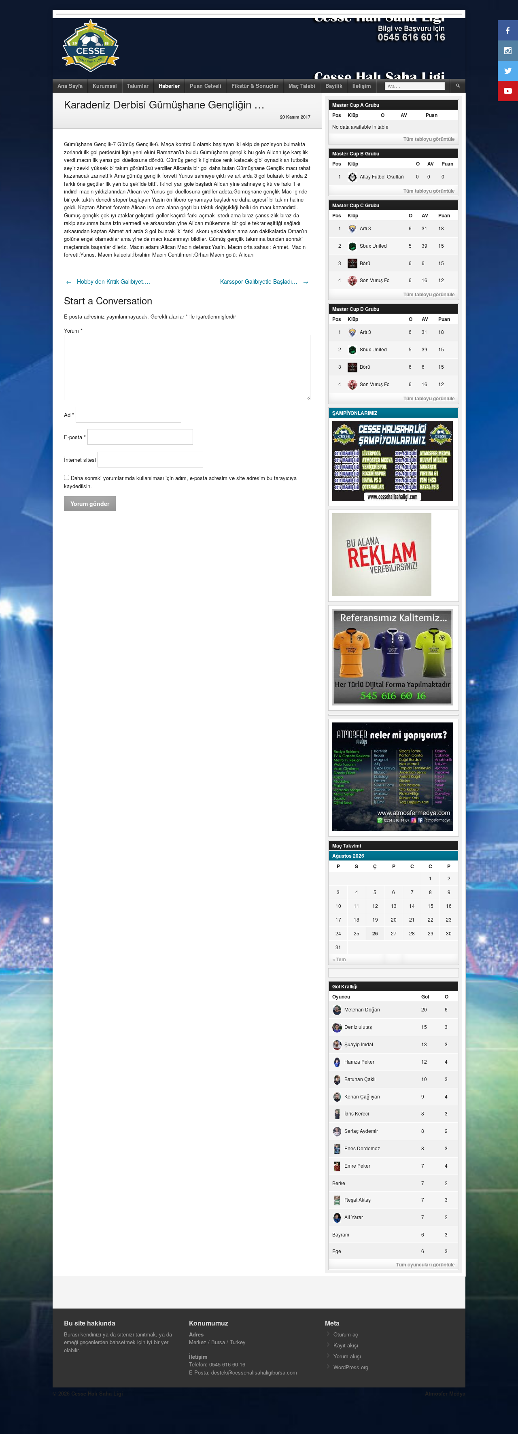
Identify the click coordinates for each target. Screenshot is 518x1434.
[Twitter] (508, 71)
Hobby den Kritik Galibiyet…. (108, 281)
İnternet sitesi (80, 459)
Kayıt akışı (345, 1345)
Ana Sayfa (70, 85)
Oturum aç (345, 1334)
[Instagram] (508, 50)
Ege (336, 1250)
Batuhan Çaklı (360, 1078)
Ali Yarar (353, 1216)
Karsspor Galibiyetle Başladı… (264, 281)
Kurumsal (105, 85)
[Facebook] (508, 30)
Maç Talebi (302, 85)
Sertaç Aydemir (361, 1130)
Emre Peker (357, 1165)
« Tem (339, 959)
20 (394, 919)
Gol (425, 996)
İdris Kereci (356, 1113)
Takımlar (138, 85)
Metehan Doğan (362, 1009)
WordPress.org (350, 1367)
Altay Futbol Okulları (382, 176)
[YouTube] (508, 91)
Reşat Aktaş (357, 1199)
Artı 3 (365, 228)
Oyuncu (341, 996)
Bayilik (333, 85)
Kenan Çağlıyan (362, 1096)
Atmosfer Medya (445, 1393)
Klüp (353, 115)
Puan (431, 115)
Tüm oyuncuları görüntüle (425, 1264)
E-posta (75, 437)
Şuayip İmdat (358, 1044)
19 (375, 919)
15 (430, 905)
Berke (338, 1182)
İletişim (361, 85)
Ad (69, 415)
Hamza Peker (359, 1061)
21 (412, 919)
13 (394, 905)
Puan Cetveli (205, 85)
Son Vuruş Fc (374, 279)
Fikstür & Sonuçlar (254, 85)
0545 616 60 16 (227, 1364)
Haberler (169, 85)
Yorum (73, 330)
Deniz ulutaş (358, 1026)
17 (338, 919)
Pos (336, 115)
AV (404, 115)
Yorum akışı (347, 1356)
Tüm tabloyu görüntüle (429, 138)
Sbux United (373, 245)
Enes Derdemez (362, 1148)
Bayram (340, 1234)
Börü (365, 262)
